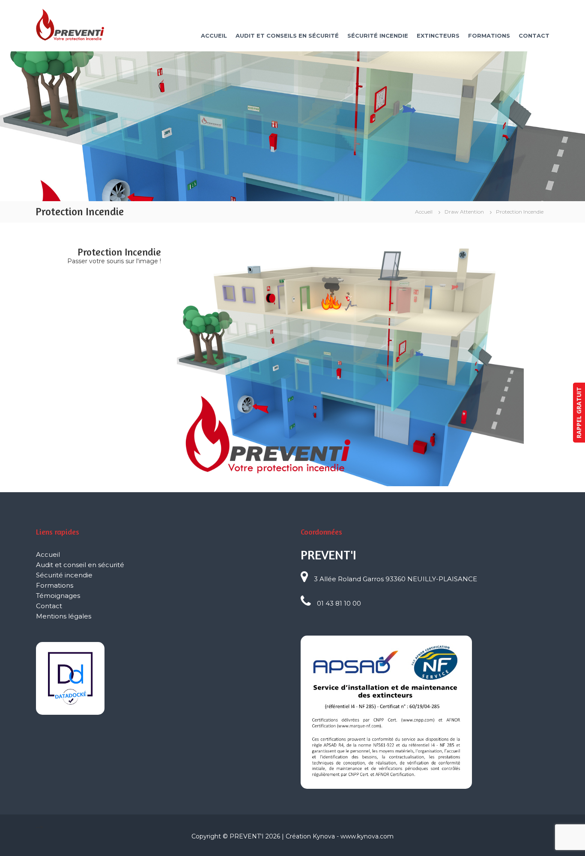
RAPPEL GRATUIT (579, 412)
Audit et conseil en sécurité (80, 565)
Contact (534, 35)
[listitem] (273, 336)
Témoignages (58, 595)
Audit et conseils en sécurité (287, 35)
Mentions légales (63, 616)
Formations (489, 35)
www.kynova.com (367, 836)
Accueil (214, 35)
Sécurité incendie (377, 35)
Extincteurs (438, 35)
